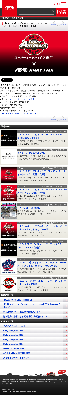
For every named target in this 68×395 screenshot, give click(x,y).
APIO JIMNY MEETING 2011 (16, 353)
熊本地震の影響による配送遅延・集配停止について (26, 316)
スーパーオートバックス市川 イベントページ (19, 113)
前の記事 (54, 24)
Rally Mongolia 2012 (13, 339)
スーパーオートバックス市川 (22, 99)
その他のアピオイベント (14, 326)
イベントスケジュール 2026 (31, 153)
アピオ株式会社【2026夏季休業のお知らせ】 (24, 312)
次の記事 (63, 24)
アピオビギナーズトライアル (16, 358)
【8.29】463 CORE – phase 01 (17, 300)
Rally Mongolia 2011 (13, 344)
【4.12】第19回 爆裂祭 (28, 207)
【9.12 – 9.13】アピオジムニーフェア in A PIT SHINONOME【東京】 (31, 306)
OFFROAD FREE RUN (13, 348)
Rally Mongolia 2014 (13, 330)
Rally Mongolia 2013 (13, 335)
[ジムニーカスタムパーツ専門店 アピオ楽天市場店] (62, 14)
